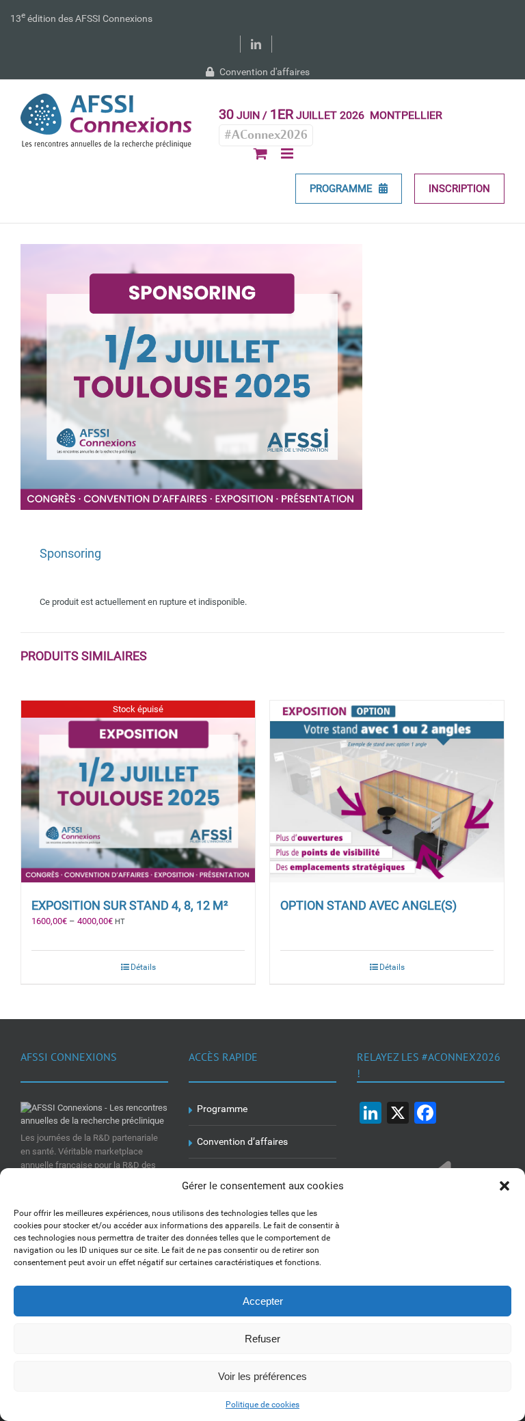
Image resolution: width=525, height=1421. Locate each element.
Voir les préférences (262, 1376)
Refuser (262, 1338)
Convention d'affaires (263, 71)
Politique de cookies (262, 1404)
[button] (504, 1186)
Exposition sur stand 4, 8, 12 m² (129, 905)
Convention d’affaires (242, 1141)
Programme (222, 1108)
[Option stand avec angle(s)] (387, 791)
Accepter (263, 1301)
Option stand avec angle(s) (368, 905)
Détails (143, 967)
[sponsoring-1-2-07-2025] (262, 377)
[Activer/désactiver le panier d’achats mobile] (260, 153)
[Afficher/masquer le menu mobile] (288, 153)
